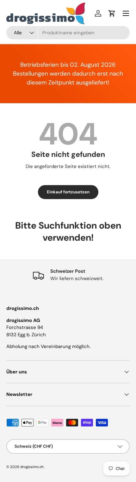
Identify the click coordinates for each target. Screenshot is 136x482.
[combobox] (68, 32)
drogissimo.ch (32, 467)
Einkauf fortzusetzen (68, 192)
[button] (112, 13)
